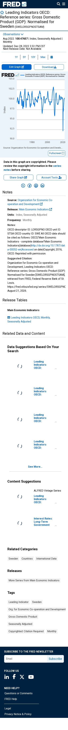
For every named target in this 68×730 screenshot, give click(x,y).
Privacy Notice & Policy (18, 714)
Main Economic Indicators (34, 209)
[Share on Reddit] (36, 186)
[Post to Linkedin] (42, 186)
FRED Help (10, 699)
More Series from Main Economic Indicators (34, 580)
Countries (27, 558)
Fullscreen (55, 153)
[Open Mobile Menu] (63, 4)
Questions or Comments (18, 693)
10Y (33, 57)
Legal (7, 708)
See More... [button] (35, 466)
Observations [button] (12, 34)
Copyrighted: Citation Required (26, 631)
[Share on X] (23, 186)
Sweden (13, 558)
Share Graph (17, 177)
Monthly (51, 631)
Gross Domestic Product (23, 616)
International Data (46, 558)
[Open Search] (58, 4)
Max (42, 57)
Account (49, 177)
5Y (24, 57)
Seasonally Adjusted (20, 624)
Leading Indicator (19, 602)
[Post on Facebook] (30, 186)
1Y (16, 57)
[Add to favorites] (2, 12)
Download (48, 67)
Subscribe (55, 658)
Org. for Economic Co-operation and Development (37, 609)
